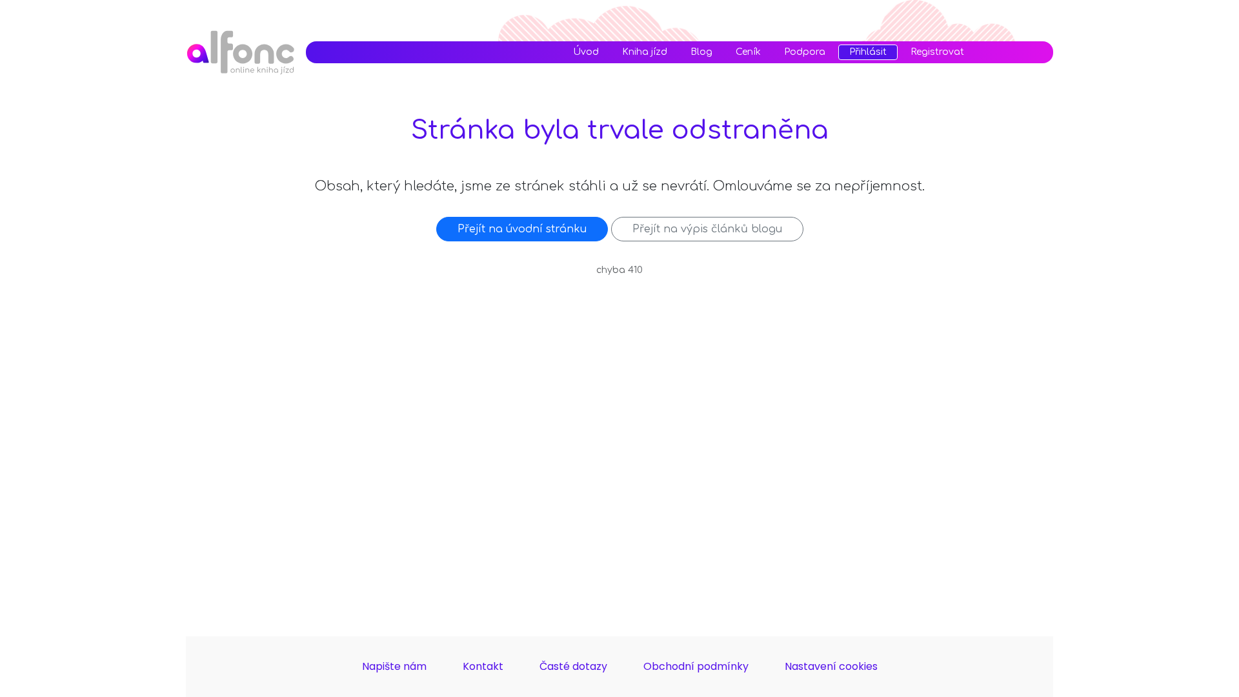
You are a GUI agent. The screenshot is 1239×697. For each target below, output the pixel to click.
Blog (701, 52)
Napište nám (394, 666)
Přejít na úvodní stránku (522, 229)
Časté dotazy (573, 666)
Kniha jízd (644, 52)
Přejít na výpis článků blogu (707, 229)
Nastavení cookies (831, 666)
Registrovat (937, 52)
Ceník (748, 52)
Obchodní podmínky (696, 666)
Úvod (586, 52)
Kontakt (483, 666)
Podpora (804, 52)
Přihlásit (868, 52)
